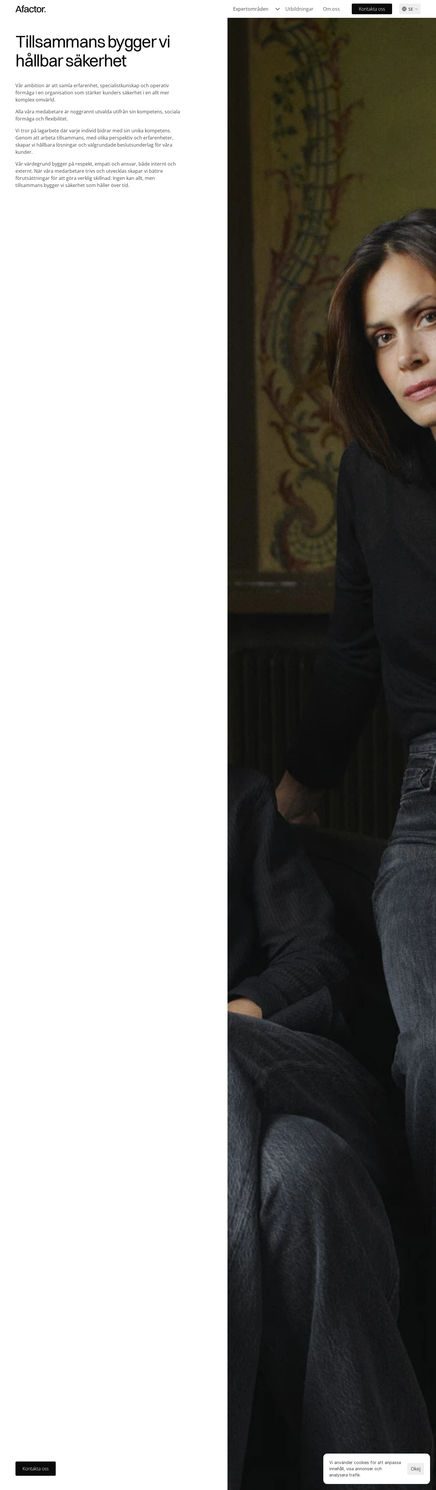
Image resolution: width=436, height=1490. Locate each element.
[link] (257, 8)
